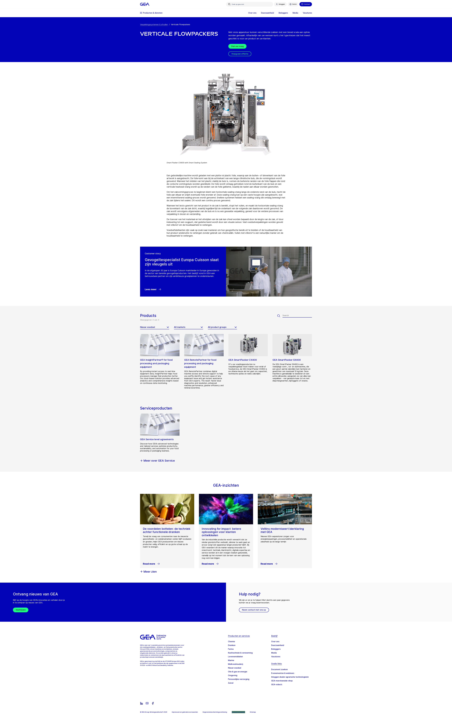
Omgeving (232, 675)
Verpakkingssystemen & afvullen (154, 24)
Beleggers (275, 649)
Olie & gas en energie (237, 671)
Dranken (231, 645)
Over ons (275, 641)
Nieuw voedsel (234, 668)
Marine (231, 660)
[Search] (279, 315)
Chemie (231, 641)
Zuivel (230, 683)
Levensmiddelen (235, 656)
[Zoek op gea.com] (229, 4)
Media (274, 653)
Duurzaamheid (277, 645)
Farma (231, 649)
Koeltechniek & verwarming (240, 653)
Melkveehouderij (235, 664)
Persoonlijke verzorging (238, 679)
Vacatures (275, 656)
